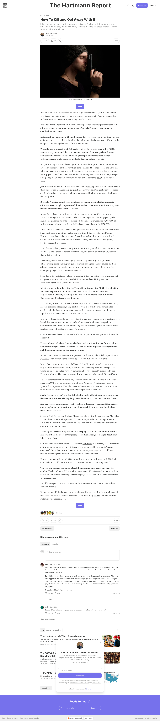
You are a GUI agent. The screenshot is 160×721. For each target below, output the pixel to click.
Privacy (21, 718)
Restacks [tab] (55, 544)
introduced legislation (63, 419)
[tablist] (49, 544)
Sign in (153, 5)
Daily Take (44, 15)
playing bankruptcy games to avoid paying (71, 263)
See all (44, 688)
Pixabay (90, 99)
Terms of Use (90, 681)
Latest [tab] (48, 630)
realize (97, 495)
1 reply (50, 600)
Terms (26, 718)
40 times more (91, 205)
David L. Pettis (74, 224)
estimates (87, 443)
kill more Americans (85, 468)
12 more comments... (47, 619)
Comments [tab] (45, 544)
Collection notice (34, 718)
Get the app (89, 718)
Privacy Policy (96, 683)
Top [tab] (43, 630)
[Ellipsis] (118, 564)
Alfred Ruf (45, 214)
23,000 (71, 459)
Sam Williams (78, 99)
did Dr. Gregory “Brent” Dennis (57, 217)
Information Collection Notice (79, 683)
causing (90, 186)
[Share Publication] (133, 5)
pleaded (67, 164)
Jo (46, 607)
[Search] (128, 5)
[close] (101, 643)
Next (113, 528)
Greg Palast (54, 678)
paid (99, 177)
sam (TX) (48, 564)
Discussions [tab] (57, 630)
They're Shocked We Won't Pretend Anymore (62, 636)
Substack (138, 718)
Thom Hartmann (51, 33)
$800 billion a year (90, 407)
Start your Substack (75, 718)
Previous (48, 528)
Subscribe (142, 5)
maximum (61, 137)
